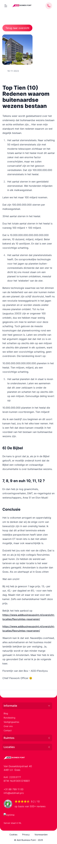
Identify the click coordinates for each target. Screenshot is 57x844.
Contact (8, 730)
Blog (6, 713)
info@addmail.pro (14, 792)
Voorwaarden (41, 834)
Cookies (13, 834)
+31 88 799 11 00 (13, 789)
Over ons (8, 726)
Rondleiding (9, 717)
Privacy (26, 834)
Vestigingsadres (11, 722)
